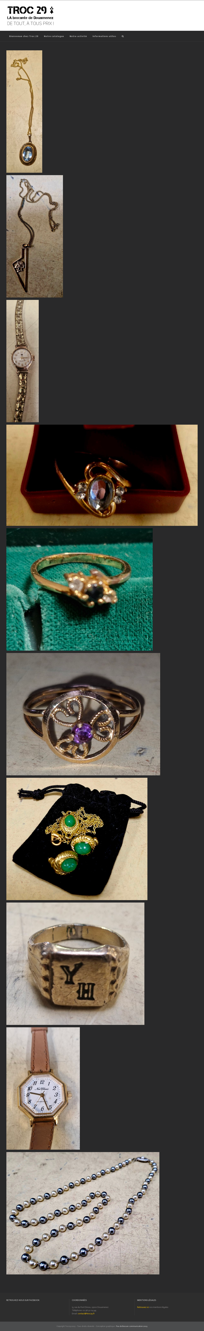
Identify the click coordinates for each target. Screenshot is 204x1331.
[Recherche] (123, 36)
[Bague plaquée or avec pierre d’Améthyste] (83, 654)
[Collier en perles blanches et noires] (82, 1153)
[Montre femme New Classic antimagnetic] (43, 1029)
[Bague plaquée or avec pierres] (102, 426)
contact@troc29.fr (86, 1313)
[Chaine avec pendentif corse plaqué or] (34, 176)
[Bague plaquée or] (79, 530)
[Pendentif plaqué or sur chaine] (24, 52)
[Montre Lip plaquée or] (22, 301)
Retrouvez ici (143, 1307)
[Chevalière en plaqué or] (75, 904)
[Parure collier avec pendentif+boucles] (76, 779)
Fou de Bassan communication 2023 (131, 1326)
